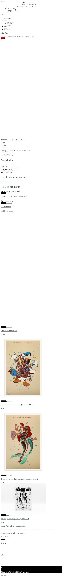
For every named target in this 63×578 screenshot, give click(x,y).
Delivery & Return (5, 151)
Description (6, 154)
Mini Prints (10, 11)
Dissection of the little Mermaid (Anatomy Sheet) (19, 479)
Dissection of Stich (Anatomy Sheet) (14, 196)
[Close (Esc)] (5, 575)
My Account (7, 547)
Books (17, 7)
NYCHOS (29, 150)
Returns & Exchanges (9, 560)
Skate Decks (25, 7)
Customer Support (8, 548)
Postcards (9, 10)
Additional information (9, 155)
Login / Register (33, 7)
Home (2, 36)
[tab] (33, 154)
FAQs (5, 550)
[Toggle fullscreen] (2, 575)
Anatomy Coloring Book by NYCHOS (15, 519)
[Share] (4, 575)
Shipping (6, 551)
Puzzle (20, 7)
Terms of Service (8, 561)
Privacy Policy (7, 563)
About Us (6, 558)
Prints (5, 7)
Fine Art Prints (11, 8)
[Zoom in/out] (1, 575)
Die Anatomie (6, 207)
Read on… (56, 529)
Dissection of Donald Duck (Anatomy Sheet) (17, 405)
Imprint (6, 564)
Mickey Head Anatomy (9, 331)
